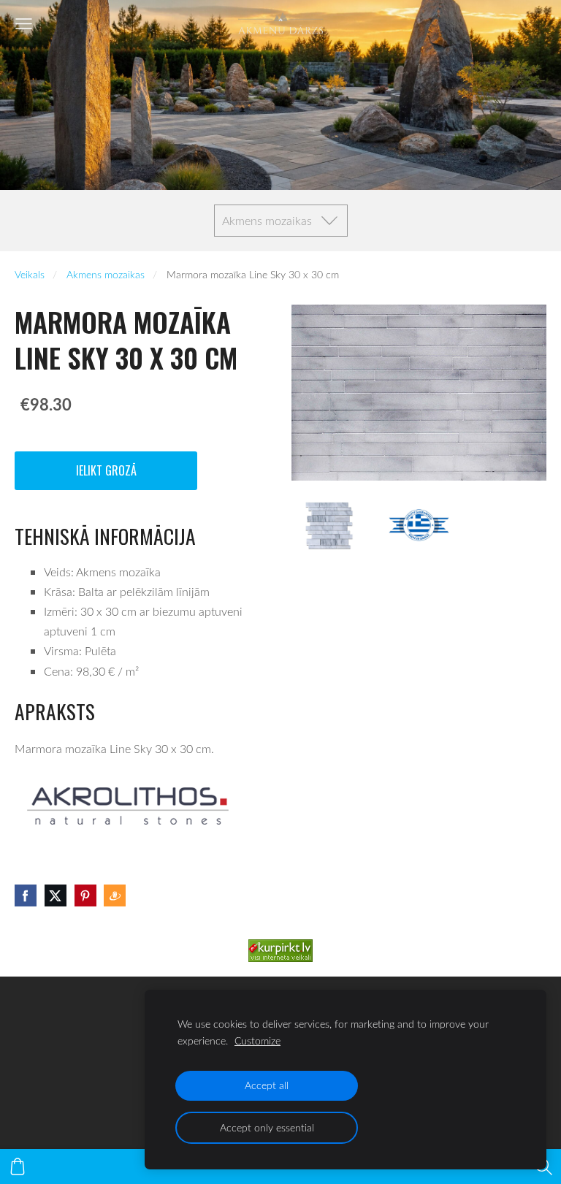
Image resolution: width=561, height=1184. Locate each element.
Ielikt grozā (106, 470)
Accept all (267, 1085)
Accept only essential (267, 1127)
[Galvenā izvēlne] (24, 24)
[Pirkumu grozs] (17, 1166)
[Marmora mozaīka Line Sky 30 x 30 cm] (329, 525)
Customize (257, 1040)
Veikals (30, 274)
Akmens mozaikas (105, 274)
